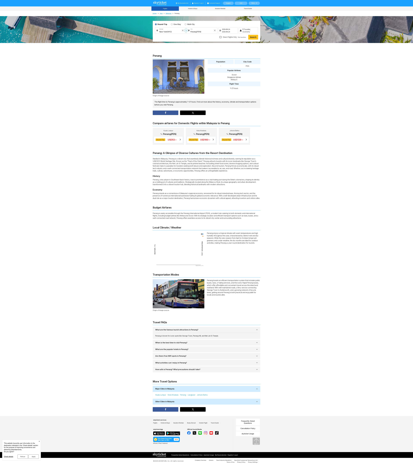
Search (253, 37)
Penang (183, 395)
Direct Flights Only (234, 37)
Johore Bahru (202, 395)
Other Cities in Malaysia (164, 402)
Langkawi (191, 395)
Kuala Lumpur (160, 395)
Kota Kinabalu (173, 395)
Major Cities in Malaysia (164, 389)
